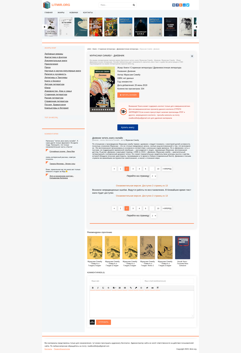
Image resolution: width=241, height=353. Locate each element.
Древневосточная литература (167, 68)
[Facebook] (177, 5)
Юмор (47, 88)
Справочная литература (56, 101)
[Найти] (133, 5)
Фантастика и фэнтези (56, 57)
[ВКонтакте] (173, 5)
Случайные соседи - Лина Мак (62, 151)
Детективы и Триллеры (56, 77)
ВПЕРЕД (167, 169)
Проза (47, 67)
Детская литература (54, 84)
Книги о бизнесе (53, 81)
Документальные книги (56, 60)
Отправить (103, 322)
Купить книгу (127, 127)
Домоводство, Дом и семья (58, 91)
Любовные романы (54, 54)
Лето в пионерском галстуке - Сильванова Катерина (62, 177)
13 (158, 169)
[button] (92, 287)
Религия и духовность (55, 74)
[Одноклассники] (180, 5)
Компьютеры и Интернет (57, 108)
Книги (126, 68)
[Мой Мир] (184, 5)
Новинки (73, 13)
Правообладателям (62, 349)
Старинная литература (141, 68)
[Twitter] (187, 5)
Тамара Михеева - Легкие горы (62, 164)
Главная (48, 13)
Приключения (51, 64)
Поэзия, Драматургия (55, 104)
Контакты (88, 13)
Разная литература (54, 98)
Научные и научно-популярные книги (63, 71)
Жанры (61, 13)
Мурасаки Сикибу (132, 75)
